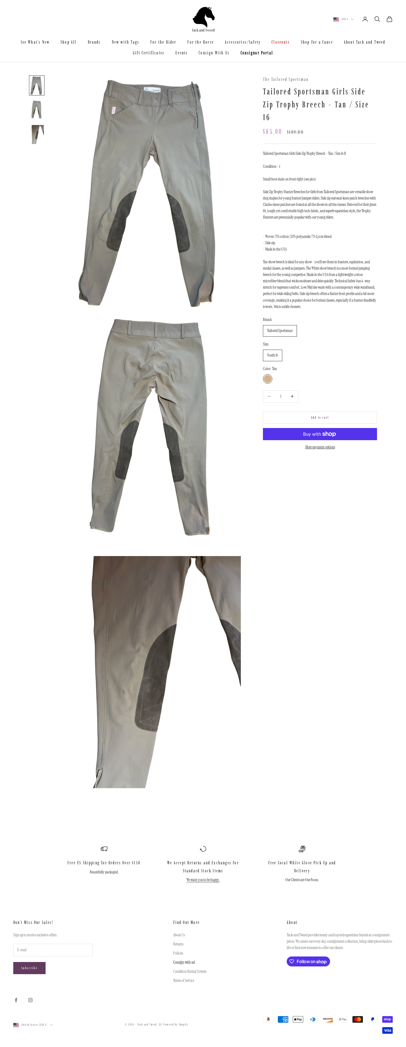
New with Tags (125, 42)
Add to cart (320, 417)
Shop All (68, 42)
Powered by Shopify (176, 1024)
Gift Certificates (148, 52)
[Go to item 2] (36, 110)
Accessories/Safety (242, 42)
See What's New (35, 42)
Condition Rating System (190, 971)
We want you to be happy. (203, 879)
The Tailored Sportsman (286, 79)
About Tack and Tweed (365, 42)
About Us (179, 934)
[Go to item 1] (36, 85)
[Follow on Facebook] (16, 1000)
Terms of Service (183, 980)
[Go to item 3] (36, 134)
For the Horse (200, 42)
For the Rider (163, 42)
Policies (178, 953)
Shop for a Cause (317, 42)
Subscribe (29, 968)
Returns (178, 944)
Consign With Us (214, 52)
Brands (94, 42)
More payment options (320, 447)
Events (181, 52)
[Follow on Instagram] (30, 1000)
